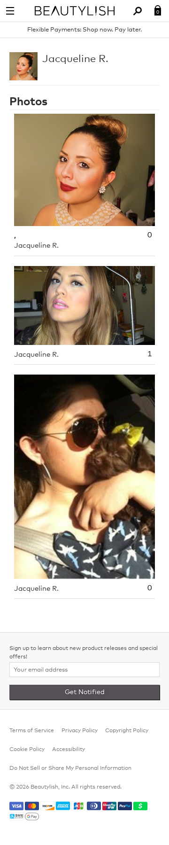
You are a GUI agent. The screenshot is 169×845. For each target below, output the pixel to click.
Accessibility (68, 749)
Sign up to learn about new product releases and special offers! (83, 653)
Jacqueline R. (75, 59)
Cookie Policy (27, 749)
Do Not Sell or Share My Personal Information (70, 768)
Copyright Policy (126, 731)
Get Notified (85, 692)
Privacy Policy (79, 731)
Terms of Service (31, 731)
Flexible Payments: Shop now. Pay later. (84, 30)
